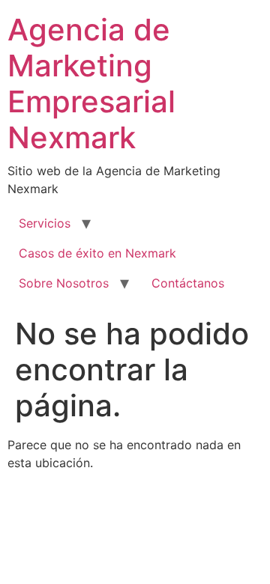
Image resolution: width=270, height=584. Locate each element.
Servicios (44, 223)
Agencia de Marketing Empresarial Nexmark (92, 83)
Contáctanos (188, 283)
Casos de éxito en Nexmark (97, 253)
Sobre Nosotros (64, 283)
